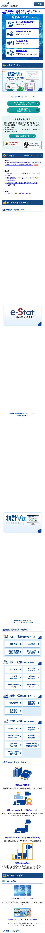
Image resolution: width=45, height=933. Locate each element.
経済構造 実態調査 (31, 728)
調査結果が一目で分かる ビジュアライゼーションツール (22, 621)
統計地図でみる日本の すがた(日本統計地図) (22, 837)
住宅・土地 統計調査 (31, 652)
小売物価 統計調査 (31, 677)
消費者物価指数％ (23, 31)
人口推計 (31, 644)
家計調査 (13, 669)
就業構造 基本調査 (31, 703)
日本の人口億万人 (25, 22)
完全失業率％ (22, 41)
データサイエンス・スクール (22, 898)
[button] (12, 97)
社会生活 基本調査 (13, 711)
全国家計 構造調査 (13, 677)
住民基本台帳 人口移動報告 (13, 652)
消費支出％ (21, 51)
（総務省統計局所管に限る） (24, 103)
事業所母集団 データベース (13, 737)
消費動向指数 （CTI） (31, 686)
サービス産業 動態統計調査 (31, 745)
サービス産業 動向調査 (13, 753)
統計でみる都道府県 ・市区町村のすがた (22, 810)
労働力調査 (13, 703)
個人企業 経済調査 (13, 745)
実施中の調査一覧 (22, 136)
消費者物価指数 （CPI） (13, 686)
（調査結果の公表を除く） (23, 110)
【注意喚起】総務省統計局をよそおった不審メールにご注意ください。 (21, 12)
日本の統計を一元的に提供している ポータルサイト (22, 414)
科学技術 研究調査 (31, 737)
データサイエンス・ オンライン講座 (22, 919)
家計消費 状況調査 (31, 669)
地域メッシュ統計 (22, 863)
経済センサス (13, 728)
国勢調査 (13, 644)
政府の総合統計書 (22, 785)
